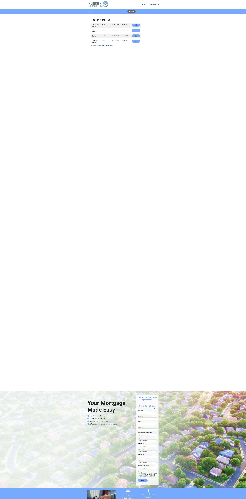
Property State (141, 454)
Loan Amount (141, 443)
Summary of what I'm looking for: (145, 432)
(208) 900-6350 (154, 4)
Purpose (140, 438)
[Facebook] (142, 4)
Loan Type (140, 460)
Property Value (141, 449)
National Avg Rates (99, 11)
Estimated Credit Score (143, 465)
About (124, 11)
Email (139, 421)
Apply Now (131, 11)
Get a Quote (90, 11)
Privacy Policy (145, 473)
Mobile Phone (141, 427)
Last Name (140, 416)
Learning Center (116, 11)
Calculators (107, 11)
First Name (140, 410)
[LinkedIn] (144, 4)
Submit (142, 480)
